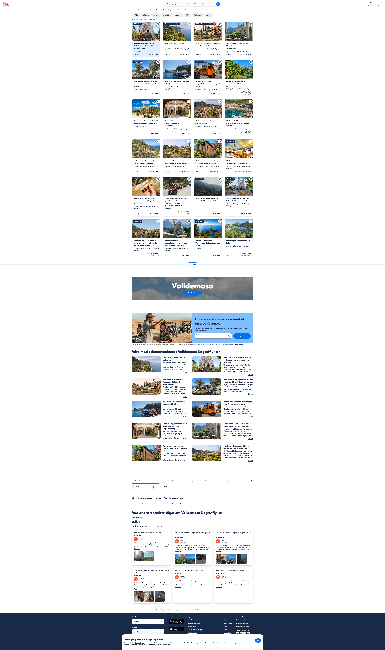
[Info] (156, 19)
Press (225, 630)
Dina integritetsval (193, 630)
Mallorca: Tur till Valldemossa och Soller (147, 533)
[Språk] (370, 2)
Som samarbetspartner (243, 626)
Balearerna (150, 610)
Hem (133, 610)
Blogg (225, 626)
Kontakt (190, 620)
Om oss (226, 620)
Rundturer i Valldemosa (186, 610)
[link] (146, 39)
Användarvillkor (192, 633)
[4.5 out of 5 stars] (138, 526)
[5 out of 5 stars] (151, 535)
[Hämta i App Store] (176, 629)
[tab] (145, 481)
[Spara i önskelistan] (158, 24)
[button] (146, 39)
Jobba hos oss (228, 623)
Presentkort (227, 633)
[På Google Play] (176, 621)
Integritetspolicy (239, 344)
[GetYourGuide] (6, 4)
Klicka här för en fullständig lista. (170, 504)
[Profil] (378, 2)
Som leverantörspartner (243, 620)
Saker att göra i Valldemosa (165, 610)
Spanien (140, 610)
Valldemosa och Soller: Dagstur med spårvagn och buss (192, 534)
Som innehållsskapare (242, 623)
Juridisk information (194, 623)
